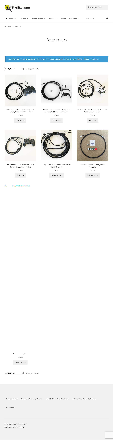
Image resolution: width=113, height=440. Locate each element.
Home (9, 27)
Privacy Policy (11, 399)
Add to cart (20, 120)
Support (52, 18)
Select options (56, 175)
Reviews (22, 18)
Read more (92, 120)
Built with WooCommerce (14, 427)
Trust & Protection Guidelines (57, 399)
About (63, 18)
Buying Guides (37, 18)
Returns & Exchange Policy (31, 399)
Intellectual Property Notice (84, 399)
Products (10, 18)
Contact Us (73, 18)
